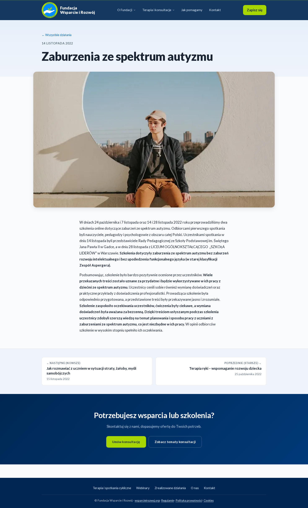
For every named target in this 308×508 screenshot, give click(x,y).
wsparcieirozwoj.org (147, 500)
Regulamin (167, 500)
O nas (195, 488)
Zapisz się (255, 10)
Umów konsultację (126, 442)
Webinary (143, 488)
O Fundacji (124, 10)
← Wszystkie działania (56, 35)
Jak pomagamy (191, 10)
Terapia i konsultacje (156, 10)
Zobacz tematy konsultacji (175, 442)
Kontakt (215, 10)
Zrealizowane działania (170, 488)
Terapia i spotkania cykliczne (112, 488)
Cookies (209, 500)
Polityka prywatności (189, 500)
